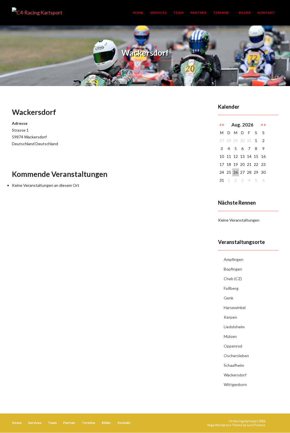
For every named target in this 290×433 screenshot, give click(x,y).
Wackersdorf (235, 374)
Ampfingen (233, 259)
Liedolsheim (234, 326)
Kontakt (266, 12)
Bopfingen (233, 269)
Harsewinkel (235, 307)
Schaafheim (234, 365)
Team (178, 12)
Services (158, 12)
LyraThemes (256, 425)
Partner (198, 12)
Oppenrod (233, 346)
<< (221, 125)
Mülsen (230, 336)
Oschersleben (236, 355)
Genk (228, 297)
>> (263, 125)
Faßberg (231, 288)
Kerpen (230, 317)
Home (138, 12)
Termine (221, 12)
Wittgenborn (235, 384)
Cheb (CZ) (233, 278)
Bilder (245, 12)
